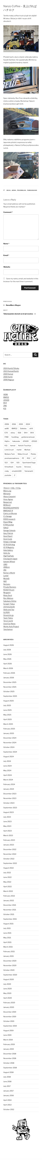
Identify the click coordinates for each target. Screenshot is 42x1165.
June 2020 (7, 989)
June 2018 (7, 1082)
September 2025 (10, 696)
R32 (28, 458)
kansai (12, 446)
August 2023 (8, 812)
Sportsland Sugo (29, 463)
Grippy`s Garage (9, 542)
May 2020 (7, 993)
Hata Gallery (8, 550)
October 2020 (8, 970)
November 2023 (9, 798)
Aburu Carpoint (9, 497)
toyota (18, 467)
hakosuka (16, 441)
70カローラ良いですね (12, 488)
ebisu (13, 433)
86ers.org (7, 491)
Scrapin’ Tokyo (9, 604)
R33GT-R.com (8, 590)
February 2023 (9, 840)
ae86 (14, 190)
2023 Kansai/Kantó (11, 371)
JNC (4, 570)
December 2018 (9, 1054)
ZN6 (5, 406)
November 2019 (9, 1017)
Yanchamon (8, 629)
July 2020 (7, 984)
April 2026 (7, 664)
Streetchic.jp (8, 615)
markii (19, 450)
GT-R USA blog (9, 545)
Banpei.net (7, 502)
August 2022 (8, 868)
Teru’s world (8, 621)
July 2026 (7, 650)
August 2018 (8, 1072)
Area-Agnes (8, 499)
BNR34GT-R (8, 511)
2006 (7, 424)
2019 (21, 424)
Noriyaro (6, 584)
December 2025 (9, 682)
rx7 (34, 458)
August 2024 (8, 757)
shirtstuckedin (9, 607)
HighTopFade (8, 556)
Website (6, 267)
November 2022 (9, 854)
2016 (14, 424)
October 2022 (8, 859)
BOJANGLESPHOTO (11, 508)
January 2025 (8, 733)
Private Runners (9, 587)
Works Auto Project (11, 627)
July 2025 (7, 705)
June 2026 (7, 654)
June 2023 (7, 821)
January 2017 (8, 1091)
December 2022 (9, 849)
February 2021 (9, 952)
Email (6, 255)
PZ (23, 458)
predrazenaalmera (12, 458)
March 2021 (8, 947)
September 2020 (10, 975)
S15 (17, 463)
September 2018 (10, 1068)
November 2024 (9, 743)
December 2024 (9, 738)
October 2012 (8, 1109)
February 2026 (9, 673)
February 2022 (9, 896)
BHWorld (7, 505)
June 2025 (7, 710)
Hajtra (7, 441)
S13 (6, 463)
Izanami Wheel (9, 562)
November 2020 (9, 965)
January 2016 (8, 1095)
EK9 (32, 433)
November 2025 (9, 687)
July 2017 (7, 1086)
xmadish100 (17, 471)
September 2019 (10, 1026)
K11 (4, 409)
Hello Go (6, 553)
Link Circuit (9, 450)
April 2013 (7, 1105)
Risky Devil (7, 595)
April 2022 (7, 887)
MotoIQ (6, 579)
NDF (5, 581)
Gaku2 (5, 528)
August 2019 (8, 1031)
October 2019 (8, 1021)
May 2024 (7, 771)
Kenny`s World (9, 573)
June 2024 (7, 766)
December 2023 (9, 794)
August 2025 (8, 701)
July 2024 (7, 761)
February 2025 (9, 729)
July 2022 (7, 873)
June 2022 (7, 877)
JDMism (6, 567)
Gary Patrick (8, 533)
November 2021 (9, 910)
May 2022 (7, 882)
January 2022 (8, 901)
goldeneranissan (28, 437)
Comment (8, 212)
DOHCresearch (9, 519)
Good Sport (7, 536)
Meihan (27, 450)
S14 (12, 463)
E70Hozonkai (8, 525)
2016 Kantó (8, 377)
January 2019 (8, 1049)
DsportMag (7, 522)
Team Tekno (8, 618)
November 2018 (9, 1058)
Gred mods (7, 539)
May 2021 (7, 938)
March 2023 (8, 835)
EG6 (19, 433)
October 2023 (8, 803)
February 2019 (9, 1044)
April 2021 (7, 942)
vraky (7, 471)
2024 (8, 190)
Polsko (33, 454)
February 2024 (9, 784)
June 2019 (7, 1035)
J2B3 (5, 564)
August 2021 (8, 924)
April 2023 (7, 831)
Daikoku (23, 429)
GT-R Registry (8, 547)
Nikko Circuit (23, 454)
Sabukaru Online (9, 601)
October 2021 (8, 914)
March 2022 (8, 891)
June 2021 (7, 933)
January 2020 (8, 1007)
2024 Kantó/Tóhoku (11, 368)
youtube (8, 475)
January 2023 (8, 845)
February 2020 (9, 1003)
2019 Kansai (8, 374)
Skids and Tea (8, 610)
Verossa (27, 467)
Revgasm (7, 593)
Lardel (5, 576)
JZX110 (34, 441)
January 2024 (8, 789)
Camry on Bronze (10, 513)
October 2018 (8, 1063)
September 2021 (10, 919)
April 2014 (7, 1100)
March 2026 (8, 668)
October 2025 (8, 691)
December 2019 (9, 1012)
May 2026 (7, 659)
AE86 (5, 394)
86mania (6, 494)
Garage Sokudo (9, 530)
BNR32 (6, 397)
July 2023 (7, 817)
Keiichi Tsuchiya (24, 446)
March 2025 (8, 724)
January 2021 (8, 956)
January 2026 (8, 678)
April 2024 (7, 775)
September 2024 (10, 752)
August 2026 (8, 645)
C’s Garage (7, 516)
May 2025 (7, 715)
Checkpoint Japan (10, 559)
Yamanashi (32, 190)
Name (6, 244)
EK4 (5, 403)
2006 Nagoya (8, 380)
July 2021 (7, 928)
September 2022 (10, 863)
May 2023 (7, 826)
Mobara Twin (10, 454)
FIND (7, 437)
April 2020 (7, 998)
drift (31, 429)
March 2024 (8, 780)
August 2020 (8, 979)
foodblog (21, 190)
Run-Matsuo (8, 598)
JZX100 (6, 400)
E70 (6, 433)
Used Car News (9, 624)
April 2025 (7, 719)
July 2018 (7, 1077)
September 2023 (10, 808)
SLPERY (6, 612)
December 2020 (9, 961)
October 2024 (8, 747)
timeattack (9, 467)
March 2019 (8, 1040)
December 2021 (9, 905)
